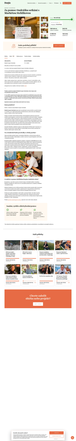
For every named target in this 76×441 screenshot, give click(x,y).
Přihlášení (56, 3)
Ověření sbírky (36, 56)
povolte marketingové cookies (14, 199)
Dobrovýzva (20, 56)
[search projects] (60, 3)
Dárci (11, 56)
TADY (25, 85)
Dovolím (57, 432)
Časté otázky (27, 56)
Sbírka (6, 56)
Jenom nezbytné (56, 436)
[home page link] (8, 3)
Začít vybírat (67, 3)
